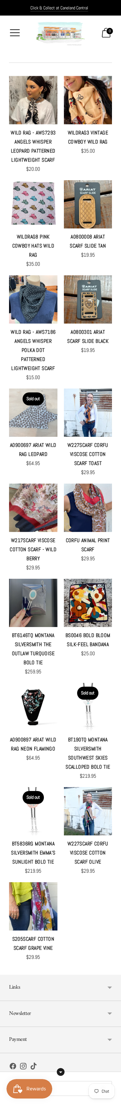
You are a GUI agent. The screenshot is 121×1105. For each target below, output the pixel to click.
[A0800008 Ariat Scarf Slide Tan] (88, 204)
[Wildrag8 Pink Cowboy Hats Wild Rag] (33, 204)
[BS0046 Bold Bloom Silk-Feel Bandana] (88, 603)
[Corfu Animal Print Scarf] (88, 507)
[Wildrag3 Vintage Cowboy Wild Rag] (88, 100)
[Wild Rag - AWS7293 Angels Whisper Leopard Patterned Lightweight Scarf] (33, 100)
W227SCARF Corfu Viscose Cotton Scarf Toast (87, 454)
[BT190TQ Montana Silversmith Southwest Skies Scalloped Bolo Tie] (88, 707)
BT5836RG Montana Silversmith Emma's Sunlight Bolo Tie (33, 852)
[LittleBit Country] (60, 32)
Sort (19, 1088)
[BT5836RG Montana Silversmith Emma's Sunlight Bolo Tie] (33, 811)
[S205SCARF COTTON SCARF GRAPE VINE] (33, 906)
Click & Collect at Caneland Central (59, 8)
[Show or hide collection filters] (60, 1072)
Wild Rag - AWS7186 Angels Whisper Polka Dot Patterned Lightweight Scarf (33, 350)
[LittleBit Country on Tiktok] (33, 1067)
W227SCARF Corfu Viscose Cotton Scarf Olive (87, 852)
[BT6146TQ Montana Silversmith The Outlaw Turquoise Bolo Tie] (33, 603)
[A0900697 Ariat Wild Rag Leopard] (33, 413)
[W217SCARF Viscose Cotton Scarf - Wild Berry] (33, 507)
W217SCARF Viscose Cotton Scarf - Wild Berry (33, 549)
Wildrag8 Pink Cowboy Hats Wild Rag (33, 245)
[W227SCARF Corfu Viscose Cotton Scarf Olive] (88, 811)
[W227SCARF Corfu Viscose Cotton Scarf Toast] (88, 413)
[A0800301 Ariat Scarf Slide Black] (88, 299)
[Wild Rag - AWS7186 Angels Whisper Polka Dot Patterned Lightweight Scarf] (33, 299)
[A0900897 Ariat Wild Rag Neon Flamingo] (33, 707)
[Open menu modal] (15, 33)
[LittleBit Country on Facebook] (13, 1067)
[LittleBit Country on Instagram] (23, 1067)
